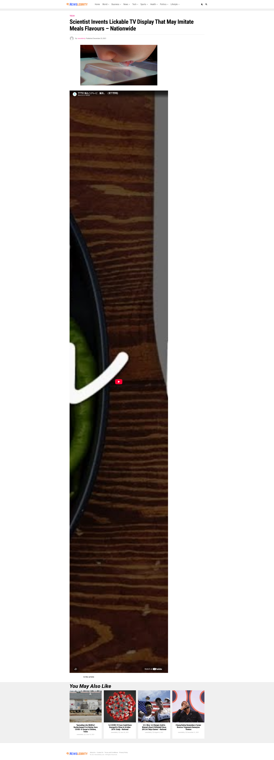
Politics (163, 4)
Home (97, 4)
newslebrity (81, 38)
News (125, 4)
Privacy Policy (123, 752)
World (104, 4)
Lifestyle (174, 4)
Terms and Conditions (111, 752)
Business (115, 4)
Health (153, 4)
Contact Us (100, 752)
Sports (143, 4)
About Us (93, 752)
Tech (134, 4)
